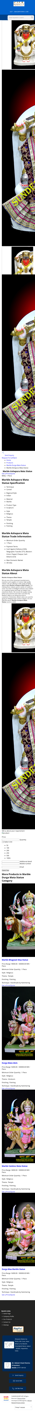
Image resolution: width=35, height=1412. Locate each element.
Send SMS (19, 1381)
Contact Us (6, 1322)
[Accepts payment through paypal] (18, 1332)
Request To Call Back (9, 458)
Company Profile (8, 1316)
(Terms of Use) (21, 1398)
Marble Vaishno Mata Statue (15, 1166)
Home (8, 460)
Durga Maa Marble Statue (13, 1269)
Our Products (7, 1319)
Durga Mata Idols (9, 1063)
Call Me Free (19, 1388)
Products (9, 463)
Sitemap (6, 1325)
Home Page (7, 1313)
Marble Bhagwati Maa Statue (15, 960)
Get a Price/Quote (8, 474)
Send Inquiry (9, 455)
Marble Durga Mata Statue (16, 465)
